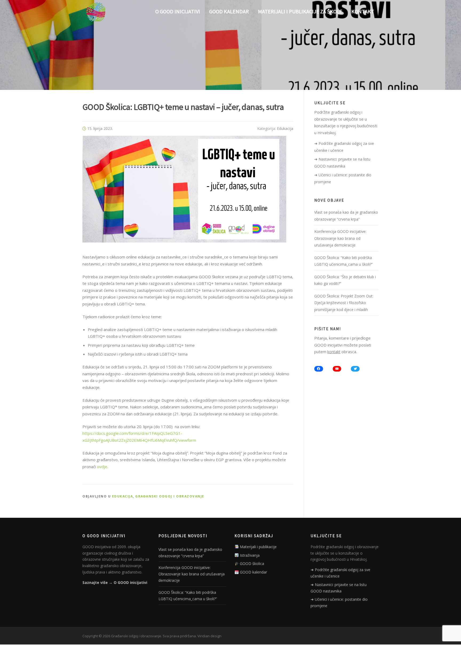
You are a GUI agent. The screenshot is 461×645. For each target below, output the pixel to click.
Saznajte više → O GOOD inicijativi (114, 582)
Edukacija (285, 128)
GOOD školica (251, 563)
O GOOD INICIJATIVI (177, 11)
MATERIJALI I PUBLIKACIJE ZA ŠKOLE (300, 11)
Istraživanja (249, 555)
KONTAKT (362, 11)
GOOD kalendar (253, 572)
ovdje (102, 466)
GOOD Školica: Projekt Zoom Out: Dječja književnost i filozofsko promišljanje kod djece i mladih (343, 302)
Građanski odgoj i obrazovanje (169, 496)
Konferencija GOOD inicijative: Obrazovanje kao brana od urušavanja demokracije (340, 238)
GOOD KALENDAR (229, 11)
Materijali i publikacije (258, 546)
